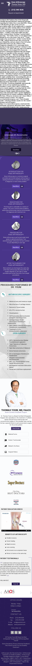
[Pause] (17, 153)
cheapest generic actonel (7, 97)
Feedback (26, 643)
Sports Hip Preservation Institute (19, 662)
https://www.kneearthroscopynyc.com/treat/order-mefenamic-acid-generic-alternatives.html (15, 104)
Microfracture (5, 658)
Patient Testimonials (14, 440)
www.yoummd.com (19, 624)
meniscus (24, 301)
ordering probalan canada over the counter (18, 100)
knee (7, 207)
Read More (16, 149)
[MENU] (3, 2)
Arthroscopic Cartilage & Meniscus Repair (16, 655)
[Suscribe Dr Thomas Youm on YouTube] (19, 632)
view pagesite (19, 97)
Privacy (15, 643)
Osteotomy (26, 658)
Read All (15, 584)
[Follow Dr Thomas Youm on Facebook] (12, 632)
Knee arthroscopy (8, 237)
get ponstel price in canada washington (11, 94)
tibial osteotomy (17, 348)
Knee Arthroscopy (9, 176)
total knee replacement (23, 369)
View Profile (16, 428)
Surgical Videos (13, 452)
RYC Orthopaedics (15, 662)
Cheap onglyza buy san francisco (15, 38)
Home (4, 643)
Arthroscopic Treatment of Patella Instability (16, 654)
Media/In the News (13, 446)
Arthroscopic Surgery (19, 294)
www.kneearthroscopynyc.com (9, 99)
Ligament (26, 660)
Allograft (6, 662)
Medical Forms (12, 434)
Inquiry (28, 105)
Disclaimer (9, 643)
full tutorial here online (23, 91)
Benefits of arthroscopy (16, 534)
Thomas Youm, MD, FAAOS (16, 411)
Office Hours (16, 600)
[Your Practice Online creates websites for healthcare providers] (16, 610)
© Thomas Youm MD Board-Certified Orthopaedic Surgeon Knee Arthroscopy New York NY (16, 638)
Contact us (16, 614)
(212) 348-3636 (17, 10)
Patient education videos (11, 509)
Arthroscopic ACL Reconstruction (12, 653)
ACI (21, 658)
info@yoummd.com (19, 622)
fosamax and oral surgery (7, 102)
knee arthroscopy (11, 210)
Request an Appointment (16, 13)
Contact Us (15, 645)
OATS (16, 658)
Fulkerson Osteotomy (15, 660)
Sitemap (20, 643)
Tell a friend (8, 645)
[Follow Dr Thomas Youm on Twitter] (16, 632)
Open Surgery (19, 333)
